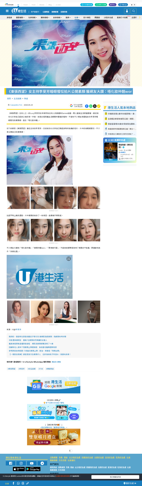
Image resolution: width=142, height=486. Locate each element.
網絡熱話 (50, 369)
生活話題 (17, 98)
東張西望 (12, 369)
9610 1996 (56, 361)
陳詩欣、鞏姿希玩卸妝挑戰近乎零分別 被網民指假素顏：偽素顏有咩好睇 (37, 336)
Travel (26, 5)
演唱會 (9, 17)
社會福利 (71, 460)
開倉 (66, 457)
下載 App (124, 5)
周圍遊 (97, 17)
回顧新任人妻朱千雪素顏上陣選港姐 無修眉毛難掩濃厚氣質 (33, 347)
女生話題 (32, 369)
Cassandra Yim (16, 104)
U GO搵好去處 (87, 5)
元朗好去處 (99, 457)
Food (33, 5)
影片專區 (87, 17)
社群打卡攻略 (102, 5)
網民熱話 (53, 467)
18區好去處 (108, 17)
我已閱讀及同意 (115, 477)
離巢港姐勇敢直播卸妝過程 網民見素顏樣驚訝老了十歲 (31, 343)
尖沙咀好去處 (74, 457)
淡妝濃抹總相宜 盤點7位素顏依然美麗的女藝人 (28, 340)
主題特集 (135, 17)
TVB (41, 369)
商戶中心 (112, 5)
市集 (61, 457)
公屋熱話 (46, 12)
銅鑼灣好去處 (87, 457)
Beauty (42, 5)
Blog (50, 5)
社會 (128, 457)
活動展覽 (53, 457)
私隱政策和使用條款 (63, 476)
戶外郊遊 (62, 460)
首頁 (9, 98)
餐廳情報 (53, 460)
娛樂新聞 (55, 12)
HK (18, 5)
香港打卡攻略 (122, 17)
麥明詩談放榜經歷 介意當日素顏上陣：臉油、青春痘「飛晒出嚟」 (35, 350)
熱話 (26, 98)
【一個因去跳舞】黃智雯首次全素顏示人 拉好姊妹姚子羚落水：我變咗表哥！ (40, 354)
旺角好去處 (120, 457)
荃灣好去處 (109, 457)
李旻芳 (18, 329)
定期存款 (64, 12)
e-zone (58, 5)
